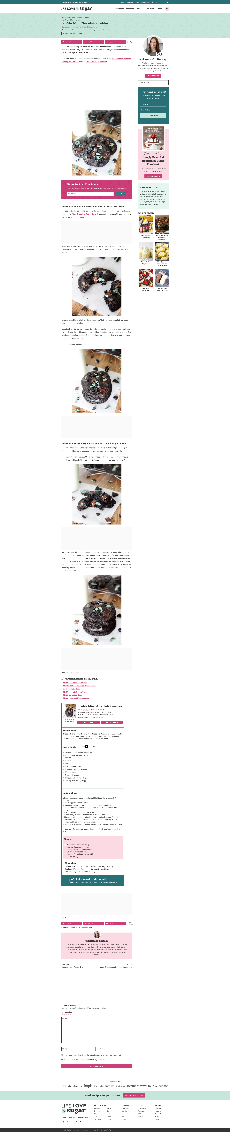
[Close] (147, 547)
